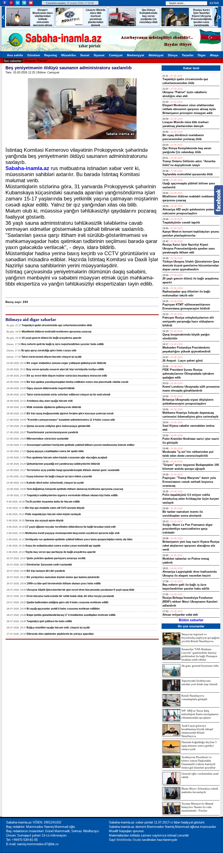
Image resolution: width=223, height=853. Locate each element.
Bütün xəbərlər (191, 620)
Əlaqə (214, 55)
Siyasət (99, 55)
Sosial (84, 55)
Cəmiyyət (116, 55)
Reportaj (50, 55)
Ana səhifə (15, 55)
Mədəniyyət (135, 55)
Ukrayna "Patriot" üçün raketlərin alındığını (53, 60)
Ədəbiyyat (156, 55)
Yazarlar (187, 55)
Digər (202, 55)
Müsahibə (68, 55)
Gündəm (33, 55)
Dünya (172, 55)
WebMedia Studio (129, 839)
